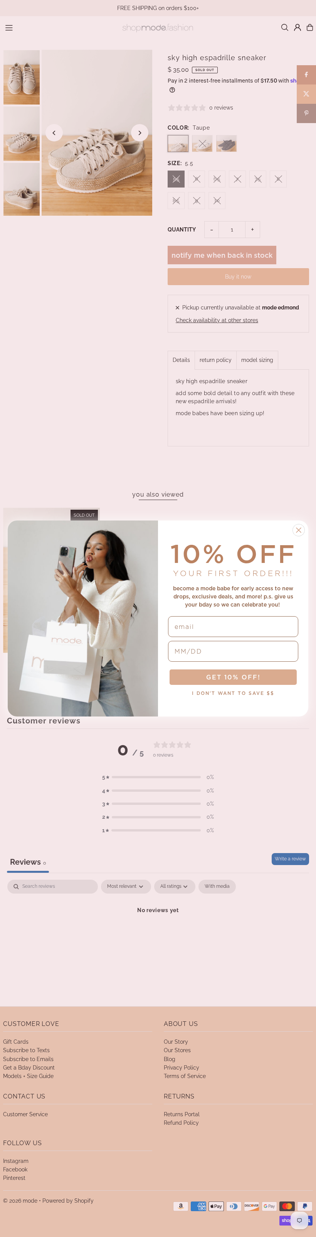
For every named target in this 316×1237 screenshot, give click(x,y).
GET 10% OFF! (233, 677)
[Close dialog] (298, 530)
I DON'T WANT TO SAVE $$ (233, 693)
